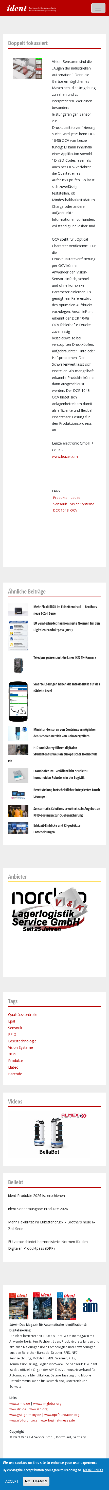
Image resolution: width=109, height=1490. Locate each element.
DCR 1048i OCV (65, 510)
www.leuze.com (65, 456)
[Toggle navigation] (98, 8)
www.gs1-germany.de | (26, 1415)
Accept (12, 1481)
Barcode (15, 1073)
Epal (11, 1021)
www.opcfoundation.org (62, 1415)
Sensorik (60, 504)
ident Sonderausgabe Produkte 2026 (38, 1208)
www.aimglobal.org (47, 1403)
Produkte (60, 497)
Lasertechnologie (22, 1041)
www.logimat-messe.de (58, 1420)
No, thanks (36, 1481)
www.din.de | (19, 1409)
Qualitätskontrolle (22, 1014)
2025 (12, 1054)
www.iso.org (38, 1409)
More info (93, 1469)
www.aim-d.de (19, 1403)
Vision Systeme (82, 504)
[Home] (31, 7)
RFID (12, 1034)
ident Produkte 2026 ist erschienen (36, 1195)
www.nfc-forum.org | (25, 1420)
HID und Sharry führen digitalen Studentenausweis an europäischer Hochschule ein (52, 754)
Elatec (13, 1067)
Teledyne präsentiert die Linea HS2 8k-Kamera (64, 657)
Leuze (75, 497)
